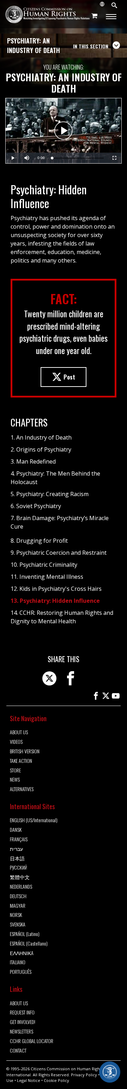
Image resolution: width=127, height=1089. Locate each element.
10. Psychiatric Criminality (44, 565)
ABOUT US (19, 732)
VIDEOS (16, 742)
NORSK (16, 915)
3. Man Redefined (33, 461)
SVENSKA (17, 925)
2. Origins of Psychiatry (41, 449)
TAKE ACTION (21, 761)
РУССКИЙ (18, 868)
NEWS (15, 780)
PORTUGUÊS (20, 972)
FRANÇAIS (19, 839)
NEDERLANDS (21, 887)
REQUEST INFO (22, 1012)
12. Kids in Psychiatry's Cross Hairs (56, 589)
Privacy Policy (84, 1074)
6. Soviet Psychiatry (36, 506)
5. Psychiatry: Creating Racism (50, 494)
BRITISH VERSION (25, 751)
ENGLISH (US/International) (34, 820)
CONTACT (18, 1051)
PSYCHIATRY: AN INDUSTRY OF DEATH (33, 45)
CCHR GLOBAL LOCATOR (31, 1041)
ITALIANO (17, 962)
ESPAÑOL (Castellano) (29, 944)
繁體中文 (20, 877)
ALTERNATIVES (22, 789)
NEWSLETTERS (21, 1032)
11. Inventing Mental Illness (47, 577)
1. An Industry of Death (41, 437)
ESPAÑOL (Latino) (25, 934)
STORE (15, 770)
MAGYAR (17, 906)
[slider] (78, 158)
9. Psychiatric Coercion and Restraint (59, 553)
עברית (16, 849)
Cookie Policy (56, 1080)
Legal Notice (28, 1080)
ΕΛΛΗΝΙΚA (22, 953)
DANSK (16, 830)
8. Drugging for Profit (39, 540)
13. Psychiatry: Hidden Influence (55, 601)
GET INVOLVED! (22, 1022)
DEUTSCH (18, 896)
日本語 (17, 858)
